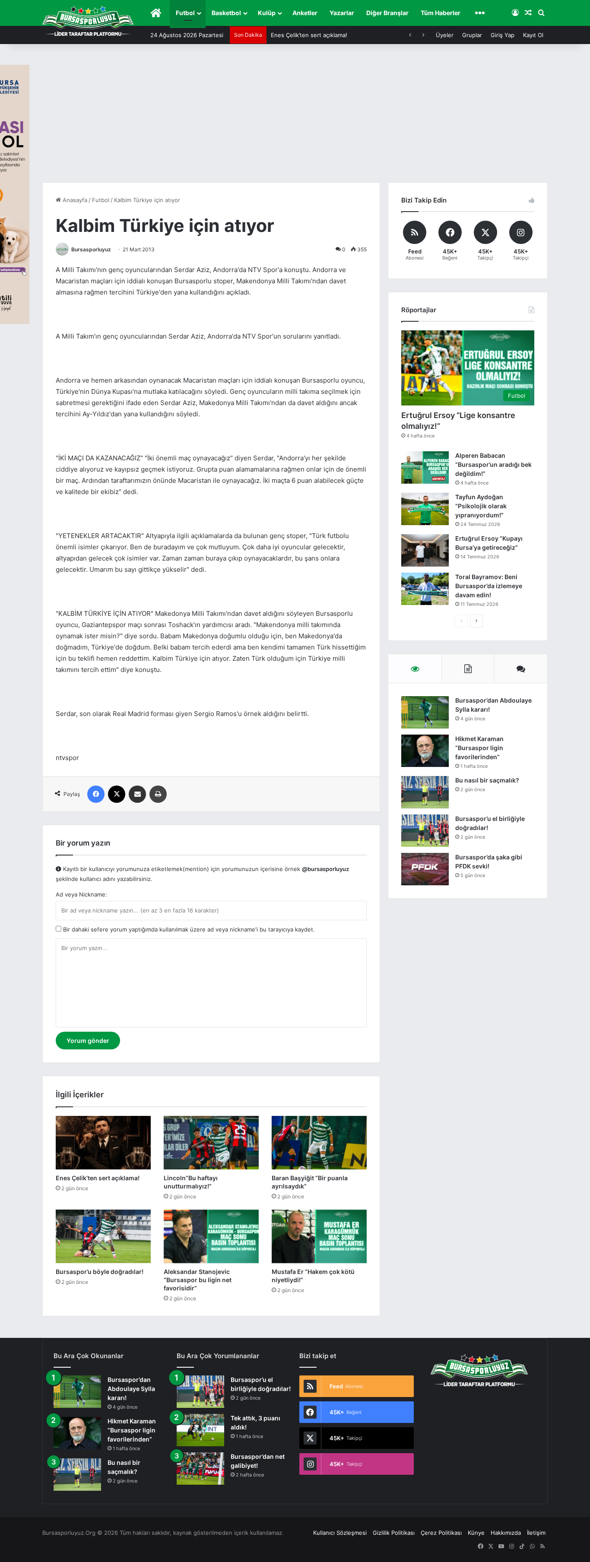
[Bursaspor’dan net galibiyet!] (200, 1468)
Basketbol (226, 12)
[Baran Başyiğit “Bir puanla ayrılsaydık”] (319, 1142)
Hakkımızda (506, 1532)
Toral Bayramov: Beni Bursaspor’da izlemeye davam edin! (488, 586)
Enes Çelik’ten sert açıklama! (309, 35)
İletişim (536, 1532)
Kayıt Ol (533, 35)
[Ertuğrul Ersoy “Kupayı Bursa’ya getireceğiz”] (425, 550)
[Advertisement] (295, 117)
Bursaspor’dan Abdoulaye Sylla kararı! (131, 1388)
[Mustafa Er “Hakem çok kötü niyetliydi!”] (319, 1236)
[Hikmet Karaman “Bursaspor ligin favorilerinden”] (425, 751)
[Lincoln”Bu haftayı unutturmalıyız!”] (211, 1142)
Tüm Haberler (440, 12)
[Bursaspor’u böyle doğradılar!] (103, 1236)
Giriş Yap (502, 35)
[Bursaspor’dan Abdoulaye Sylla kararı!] (425, 712)
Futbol (185, 12)
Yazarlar (342, 12)
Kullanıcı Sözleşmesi (340, 1532)
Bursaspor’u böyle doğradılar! (99, 1271)
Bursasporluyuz (91, 249)
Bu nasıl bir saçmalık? (487, 780)
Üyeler (445, 35)
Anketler (304, 12)
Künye (476, 1532)
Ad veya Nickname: (81, 894)
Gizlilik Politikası (394, 1532)
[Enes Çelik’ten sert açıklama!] (103, 1142)
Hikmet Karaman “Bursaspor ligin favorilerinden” (479, 747)
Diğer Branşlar (387, 12)
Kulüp (267, 12)
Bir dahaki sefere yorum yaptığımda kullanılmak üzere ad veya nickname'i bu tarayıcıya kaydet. (188, 929)
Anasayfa (74, 199)
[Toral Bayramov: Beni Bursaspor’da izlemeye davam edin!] (425, 589)
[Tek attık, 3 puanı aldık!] (200, 1430)
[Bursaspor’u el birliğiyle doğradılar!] (425, 830)
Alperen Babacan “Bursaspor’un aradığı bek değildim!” (493, 464)
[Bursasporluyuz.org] (87, 21)
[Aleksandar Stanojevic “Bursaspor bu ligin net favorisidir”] (211, 1236)
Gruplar (472, 35)
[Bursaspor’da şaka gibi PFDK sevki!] (425, 869)
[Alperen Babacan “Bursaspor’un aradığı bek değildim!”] (425, 467)
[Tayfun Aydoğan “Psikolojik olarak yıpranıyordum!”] (425, 509)
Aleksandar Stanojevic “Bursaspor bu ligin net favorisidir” (198, 1280)
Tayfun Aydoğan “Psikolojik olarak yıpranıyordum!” (481, 506)
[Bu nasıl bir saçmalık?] (425, 792)
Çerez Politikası (441, 1532)
